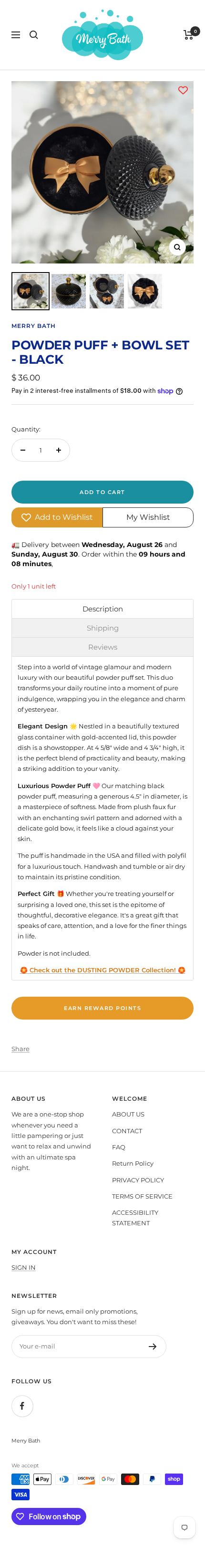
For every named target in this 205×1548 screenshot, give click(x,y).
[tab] (102, 609)
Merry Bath (33, 325)
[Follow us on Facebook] (22, 1406)
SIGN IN (23, 1267)
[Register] (153, 1346)
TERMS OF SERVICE (142, 1196)
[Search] (34, 35)
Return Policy (133, 1163)
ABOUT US (128, 1114)
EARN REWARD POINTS (102, 1008)
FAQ (118, 1147)
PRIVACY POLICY (138, 1180)
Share (20, 1049)
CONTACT (127, 1131)
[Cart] (189, 35)
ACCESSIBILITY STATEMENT (135, 1218)
